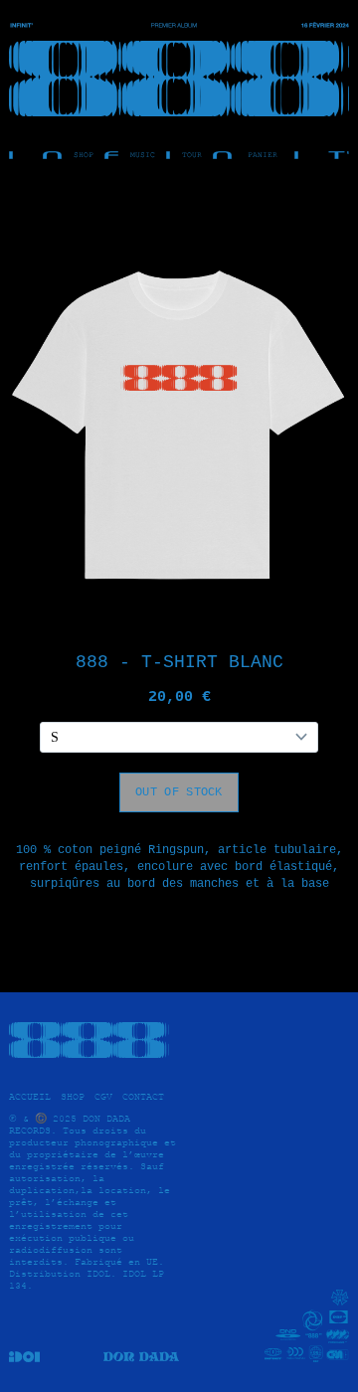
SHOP (83, 155)
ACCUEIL (30, 1097)
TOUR (192, 155)
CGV (103, 1097)
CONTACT (143, 1097)
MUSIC (142, 155)
